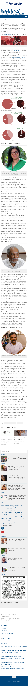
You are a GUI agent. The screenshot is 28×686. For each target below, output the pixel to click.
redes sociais (18, 519)
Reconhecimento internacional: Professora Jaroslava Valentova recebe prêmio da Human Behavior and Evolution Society (16, 487)
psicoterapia (13, 519)
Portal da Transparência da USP (15, 76)
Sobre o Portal (6, 638)
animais (2, 505)
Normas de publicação (7, 633)
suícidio (12, 521)
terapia (15, 521)
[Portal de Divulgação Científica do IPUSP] (14, 3)
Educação (3, 20)
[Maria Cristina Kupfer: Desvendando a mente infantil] (4, 551)
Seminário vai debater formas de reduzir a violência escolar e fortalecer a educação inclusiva (17, 468)
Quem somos (5, 636)
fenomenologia (4, 510)
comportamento (18, 505)
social (8, 521)
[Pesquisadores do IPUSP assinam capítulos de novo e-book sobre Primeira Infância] (4, 569)
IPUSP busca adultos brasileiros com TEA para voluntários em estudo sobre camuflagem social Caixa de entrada (17, 497)
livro (5, 514)
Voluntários (23, 523)
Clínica (9, 505)
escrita (17, 509)
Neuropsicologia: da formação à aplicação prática (15, 558)
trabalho (19, 521)
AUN (6, 505)
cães (22, 507)
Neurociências (15, 514)
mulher (10, 514)
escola (14, 509)
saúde (22, 519)
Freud (9, 510)
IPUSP (14, 513)
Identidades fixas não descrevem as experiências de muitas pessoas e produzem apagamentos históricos (17, 477)
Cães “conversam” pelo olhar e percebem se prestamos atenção (19, 439)
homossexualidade (19, 510)
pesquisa (21, 514)
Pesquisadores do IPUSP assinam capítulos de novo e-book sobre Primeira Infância (16, 569)
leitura (2, 514)
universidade (19, 423)
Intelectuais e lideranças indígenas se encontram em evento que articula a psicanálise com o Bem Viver (17, 458)
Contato (4, 628)
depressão (3, 509)
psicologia (6, 518)
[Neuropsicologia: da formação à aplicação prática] (4, 560)
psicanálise (19, 516)
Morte (7, 514)
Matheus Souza (7, 34)
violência (18, 523)
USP (13, 522)
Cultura (19, 507)
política (8, 516)
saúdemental (3, 521)
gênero (12, 511)
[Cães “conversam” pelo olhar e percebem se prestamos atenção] (20, 433)
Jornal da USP (7, 423)
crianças (14, 507)
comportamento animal (6, 507)
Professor (14, 423)
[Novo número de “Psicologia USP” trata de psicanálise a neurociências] (7, 433)
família (20, 509)
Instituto (8, 513)
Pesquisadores (4, 516)
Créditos (4, 630)
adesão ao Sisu (17, 50)
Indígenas (3, 512)
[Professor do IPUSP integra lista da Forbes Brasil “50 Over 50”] (4, 541)
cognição (13, 505)
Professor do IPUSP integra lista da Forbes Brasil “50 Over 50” (16, 540)
